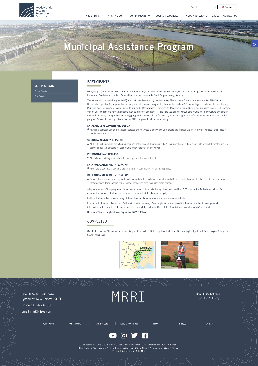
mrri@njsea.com (41, 311)
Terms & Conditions (123, 351)
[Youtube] (113, 335)
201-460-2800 (41, 305)
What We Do (115, 16)
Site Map (141, 351)
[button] (254, 43)
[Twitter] (134, 335)
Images (215, 16)
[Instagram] (123, 335)
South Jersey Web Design (148, 347)
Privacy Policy (170, 347)
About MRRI (93, 16)
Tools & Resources (166, 16)
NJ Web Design (98, 347)
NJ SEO (116, 347)
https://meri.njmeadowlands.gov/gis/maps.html (187, 207)
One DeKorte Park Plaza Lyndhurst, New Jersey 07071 (41, 296)
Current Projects (41, 91)
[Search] (216, 7)
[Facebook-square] (145, 335)
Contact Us (230, 16)
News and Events (196, 16)
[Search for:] (202, 7)
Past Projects (39, 96)
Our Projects (138, 16)
